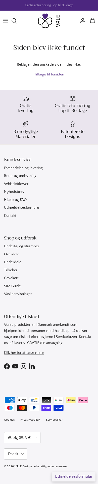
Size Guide (12, 286)
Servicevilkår (54, 419)
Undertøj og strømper (21, 246)
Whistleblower (16, 184)
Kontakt (10, 215)
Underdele (12, 262)
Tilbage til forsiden (49, 74)
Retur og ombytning (20, 176)
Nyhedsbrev (14, 192)
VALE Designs (23, 466)
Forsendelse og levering (23, 168)
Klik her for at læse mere (24, 353)
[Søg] (16, 20)
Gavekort (11, 278)
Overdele (11, 254)
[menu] (5, 20)
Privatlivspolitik (30, 419)
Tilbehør (10, 270)
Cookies (9, 419)
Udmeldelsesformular (21, 207)
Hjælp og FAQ (15, 200)
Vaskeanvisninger (18, 294)
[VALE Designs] (49, 20)
